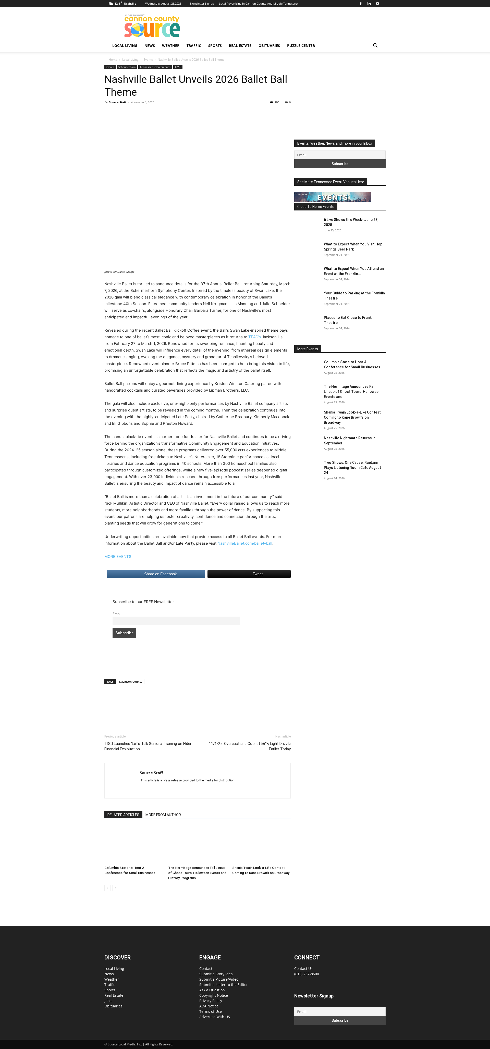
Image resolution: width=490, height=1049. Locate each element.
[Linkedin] (369, 3)
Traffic (194, 45)
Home (113, 59)
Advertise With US (214, 1016)
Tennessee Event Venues (155, 67)
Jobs (108, 1000)
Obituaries (269, 45)
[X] (121, 114)
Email (117, 614)
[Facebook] (360, 3)
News (149, 45)
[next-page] (116, 888)
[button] (375, 46)
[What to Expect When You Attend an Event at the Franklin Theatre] (307, 275)
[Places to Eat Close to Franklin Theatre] (307, 324)
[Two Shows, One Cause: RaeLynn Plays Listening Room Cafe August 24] (307, 469)
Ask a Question (212, 990)
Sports (215, 45)
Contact (205, 968)
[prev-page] (107, 888)
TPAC (178, 67)
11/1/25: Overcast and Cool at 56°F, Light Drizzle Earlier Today (250, 746)
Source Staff (117, 102)
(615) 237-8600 (306, 973)
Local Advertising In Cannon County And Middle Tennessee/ (258, 3)
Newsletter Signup (202, 3)
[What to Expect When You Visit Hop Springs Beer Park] (307, 250)
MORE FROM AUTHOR (163, 815)
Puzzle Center (301, 45)
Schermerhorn (127, 67)
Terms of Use (210, 1011)
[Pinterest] (133, 114)
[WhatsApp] (145, 114)
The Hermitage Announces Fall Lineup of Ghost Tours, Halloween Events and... (352, 391)
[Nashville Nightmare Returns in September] (307, 444)
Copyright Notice (213, 995)
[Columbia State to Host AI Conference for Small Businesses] (133, 844)
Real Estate (240, 45)
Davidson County (130, 681)
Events (148, 59)
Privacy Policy (210, 1000)
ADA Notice (208, 1006)
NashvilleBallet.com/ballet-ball (244, 543)
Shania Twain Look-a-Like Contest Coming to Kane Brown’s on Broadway (352, 417)
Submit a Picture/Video (218, 979)
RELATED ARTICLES (123, 815)
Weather (170, 45)
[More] (156, 114)
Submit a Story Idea (216, 973)
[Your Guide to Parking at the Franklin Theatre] (307, 299)
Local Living (124, 45)
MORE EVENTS (117, 556)
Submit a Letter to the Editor (223, 984)
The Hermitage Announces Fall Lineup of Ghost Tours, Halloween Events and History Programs (197, 873)
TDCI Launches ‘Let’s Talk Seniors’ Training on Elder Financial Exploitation (147, 746)
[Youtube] (377, 3)
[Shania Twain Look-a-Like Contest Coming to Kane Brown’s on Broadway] (261, 844)
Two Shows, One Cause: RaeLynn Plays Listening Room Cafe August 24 (352, 467)
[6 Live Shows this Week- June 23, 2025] (307, 226)
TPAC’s (254, 336)
